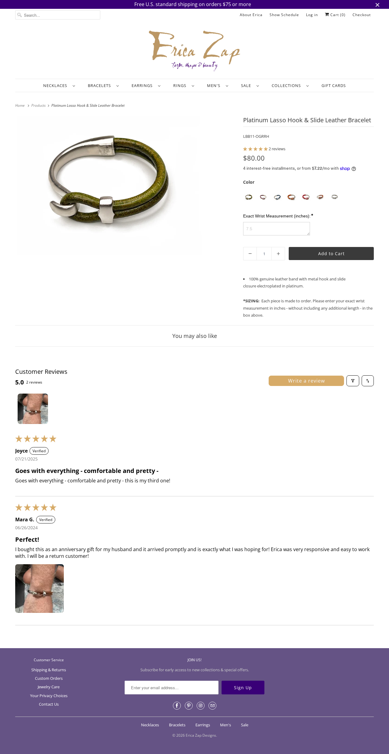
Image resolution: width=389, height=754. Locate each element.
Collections (287, 85)
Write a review (306, 380)
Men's (215, 85)
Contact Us (49, 704)
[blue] (277, 197)
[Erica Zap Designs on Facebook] (177, 706)
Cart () (337, 14)
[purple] (263, 197)
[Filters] (352, 380)
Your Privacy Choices (48, 695)
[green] (248, 197)
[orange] (291, 197)
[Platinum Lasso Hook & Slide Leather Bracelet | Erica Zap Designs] (109, 185)
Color (248, 182)
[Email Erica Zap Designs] (212, 706)
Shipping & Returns (48, 669)
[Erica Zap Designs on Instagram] (201, 706)
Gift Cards (334, 85)
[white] (334, 197)
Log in (312, 14)
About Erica (251, 14)
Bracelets (100, 85)
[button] (256, 148)
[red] (306, 197)
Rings (181, 85)
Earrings (143, 85)
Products (38, 105)
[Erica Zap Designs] (194, 51)
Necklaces (56, 85)
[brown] (320, 197)
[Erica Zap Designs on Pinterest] (189, 706)
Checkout (362, 14)
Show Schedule (284, 14)
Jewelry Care (49, 687)
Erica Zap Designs (201, 735)
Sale (247, 85)
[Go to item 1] (33, 409)
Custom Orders (49, 678)
